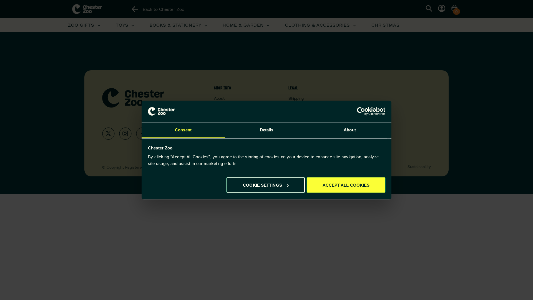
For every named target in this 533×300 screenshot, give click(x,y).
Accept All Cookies (346, 185)
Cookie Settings (262, 185)
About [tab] (350, 129)
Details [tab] (266, 129)
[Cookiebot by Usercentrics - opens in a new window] (361, 111)
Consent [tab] (183, 129)
